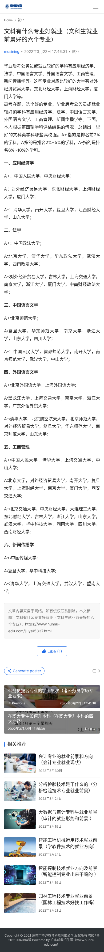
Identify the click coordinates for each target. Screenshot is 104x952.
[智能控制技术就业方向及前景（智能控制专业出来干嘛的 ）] (20, 875)
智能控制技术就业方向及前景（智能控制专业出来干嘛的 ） (68, 871)
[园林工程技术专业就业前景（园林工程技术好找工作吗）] (20, 903)
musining (11, 51)
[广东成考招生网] (13, 6)
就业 (75, 51)
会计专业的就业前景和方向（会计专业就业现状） (65, 759)
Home (8, 20)
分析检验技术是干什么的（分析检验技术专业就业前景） (67, 787)
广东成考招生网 (62, 940)
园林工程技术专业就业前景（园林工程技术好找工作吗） (67, 899)
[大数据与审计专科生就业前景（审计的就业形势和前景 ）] (20, 819)
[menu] (95, 7)
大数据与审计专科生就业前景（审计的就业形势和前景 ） (67, 815)
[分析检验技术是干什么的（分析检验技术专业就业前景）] (20, 791)
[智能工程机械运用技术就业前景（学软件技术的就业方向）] (20, 847)
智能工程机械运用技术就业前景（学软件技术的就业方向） (67, 843)
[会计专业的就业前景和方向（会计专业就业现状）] (20, 763)
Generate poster (26, 670)
